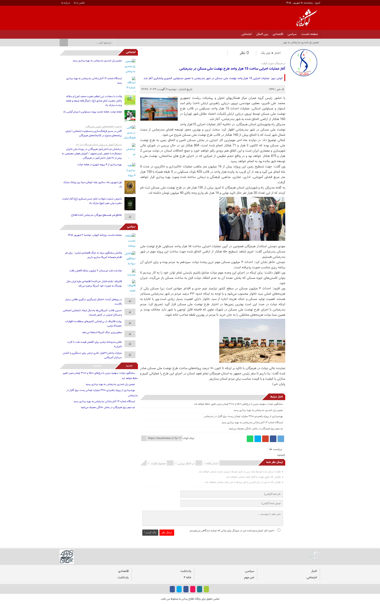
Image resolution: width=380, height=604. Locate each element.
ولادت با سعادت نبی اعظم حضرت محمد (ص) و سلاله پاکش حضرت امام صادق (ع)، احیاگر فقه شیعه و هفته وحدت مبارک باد (94, 100)
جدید (129, 365)
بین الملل (262, 34)
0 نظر (244, 53)
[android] (206, 589)
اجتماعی (246, 34)
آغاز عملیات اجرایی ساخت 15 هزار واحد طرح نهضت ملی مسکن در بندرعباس (232, 69)
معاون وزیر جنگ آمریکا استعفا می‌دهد (102, 332)
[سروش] (66, 33)
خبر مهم (249, 577)
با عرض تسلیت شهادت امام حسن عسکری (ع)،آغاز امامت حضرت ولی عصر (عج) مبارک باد (92, 201)
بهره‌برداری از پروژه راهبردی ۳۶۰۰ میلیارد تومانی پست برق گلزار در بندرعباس (243, 416)
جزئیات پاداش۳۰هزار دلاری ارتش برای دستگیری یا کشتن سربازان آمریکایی (92, 355)
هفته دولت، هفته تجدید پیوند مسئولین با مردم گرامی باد (92, 112)
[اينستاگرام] (84, 33)
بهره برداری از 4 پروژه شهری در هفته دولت (99, 165)
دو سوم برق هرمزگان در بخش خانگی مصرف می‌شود (256, 429)
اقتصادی (278, 34)
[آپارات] (72, 33)
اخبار (277, 53)
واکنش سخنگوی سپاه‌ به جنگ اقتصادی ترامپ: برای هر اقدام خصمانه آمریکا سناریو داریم (93, 255)
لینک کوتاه (188, 438)
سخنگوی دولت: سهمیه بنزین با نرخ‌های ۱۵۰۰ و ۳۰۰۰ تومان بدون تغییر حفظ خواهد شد (238, 404)
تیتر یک (265, 53)
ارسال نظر (167, 533)
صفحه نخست (309, 34)
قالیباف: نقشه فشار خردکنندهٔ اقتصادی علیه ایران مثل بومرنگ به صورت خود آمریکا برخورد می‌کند (94, 283)
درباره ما (65, 3)
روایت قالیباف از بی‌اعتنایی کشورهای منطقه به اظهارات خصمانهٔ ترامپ (93, 323)
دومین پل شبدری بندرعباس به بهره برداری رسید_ (293, 42)
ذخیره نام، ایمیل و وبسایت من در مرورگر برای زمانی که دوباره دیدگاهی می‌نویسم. (231, 531)
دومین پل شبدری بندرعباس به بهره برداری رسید (258, 410)
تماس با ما (79, 3)
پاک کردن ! (150, 533)
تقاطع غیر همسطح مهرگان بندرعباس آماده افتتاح (96, 215)
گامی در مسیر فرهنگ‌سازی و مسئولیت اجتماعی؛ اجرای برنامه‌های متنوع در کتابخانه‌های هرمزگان (94, 133)
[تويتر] (78, 33)
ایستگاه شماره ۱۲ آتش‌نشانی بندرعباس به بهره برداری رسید (252, 422)
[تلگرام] (281, 438)
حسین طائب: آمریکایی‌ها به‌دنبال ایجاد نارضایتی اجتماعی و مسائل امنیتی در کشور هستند (92, 312)
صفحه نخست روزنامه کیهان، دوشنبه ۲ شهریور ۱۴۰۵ (95, 235)
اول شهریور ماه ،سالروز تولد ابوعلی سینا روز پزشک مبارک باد (92, 184)
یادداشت (185, 571)
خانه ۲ (187, 577)
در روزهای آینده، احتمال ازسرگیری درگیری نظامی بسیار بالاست (93, 301)
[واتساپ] (250, 438)
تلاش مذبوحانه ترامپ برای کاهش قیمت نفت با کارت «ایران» (94, 344)
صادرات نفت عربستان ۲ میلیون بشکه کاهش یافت (95, 271)
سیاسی (292, 34)
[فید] (61, 33)
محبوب (97, 365)
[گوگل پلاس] (265, 438)
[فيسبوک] (89, 33)
